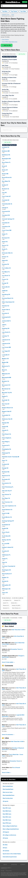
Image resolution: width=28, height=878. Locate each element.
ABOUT (5, 864)
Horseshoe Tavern (16, 649)
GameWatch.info (5, 14)
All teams (5, 838)
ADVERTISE (14, 864)
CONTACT (22, 864)
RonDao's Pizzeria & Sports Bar (11, 101)
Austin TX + (6, 603)
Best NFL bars (7, 808)
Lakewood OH (5, 109)
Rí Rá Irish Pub (6, 71)
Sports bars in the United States (12, 854)
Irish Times (5, 65)
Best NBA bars (7, 814)
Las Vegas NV (5, 73)
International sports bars (10, 857)
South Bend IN (5, 115)
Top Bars (4, 11)
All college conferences (9, 835)
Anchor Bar (5, 89)
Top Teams (14, 11)
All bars (5, 848)
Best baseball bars (8, 789)
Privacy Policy (9, 870)
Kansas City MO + (16, 605)
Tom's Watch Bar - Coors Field (12, 755)
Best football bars (8, 786)
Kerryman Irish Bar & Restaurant (11, 83)
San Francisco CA (6, 67)
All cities (5, 845)
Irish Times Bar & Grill (18, 629)
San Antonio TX (6, 91)
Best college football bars (10, 826)
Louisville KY (5, 97)
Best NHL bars (7, 817)
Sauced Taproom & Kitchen (10, 107)
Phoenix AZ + (6, 605)
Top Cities (23, 11)
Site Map (2, 870)
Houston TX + (17, 600)
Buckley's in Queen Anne (9, 77)
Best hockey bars (8, 798)
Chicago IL (4, 85)
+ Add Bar (25, 2)
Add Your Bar (6, 45)
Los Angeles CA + (7, 600)
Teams (12, 14)
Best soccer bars (7, 792)
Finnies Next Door (7, 113)
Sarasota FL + (6, 608)
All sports (5, 801)
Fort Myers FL (5, 103)
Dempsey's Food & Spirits (9, 59)
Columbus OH (5, 61)
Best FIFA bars (7, 823)
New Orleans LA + (16, 608)
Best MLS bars (7, 820)
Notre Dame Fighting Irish (9, 56)
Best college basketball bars (11, 829)
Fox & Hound (16, 767)
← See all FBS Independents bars (9, 42)
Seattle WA (4, 79)
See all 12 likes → (6, 772)
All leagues (6, 832)
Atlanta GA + (14, 603)
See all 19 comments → (8, 734)
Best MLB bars (7, 811)
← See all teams (5, 39)
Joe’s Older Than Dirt (8, 95)
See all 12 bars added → (8, 662)
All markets (6, 851)
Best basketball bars (8, 795)
